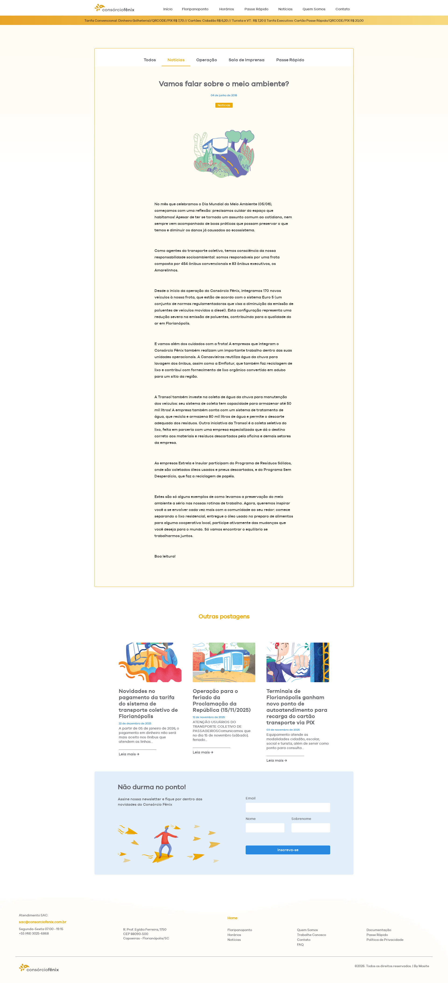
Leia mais (128, 754)
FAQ (300, 944)
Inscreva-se (287, 850)
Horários (226, 9)
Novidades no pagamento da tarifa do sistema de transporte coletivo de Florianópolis (148, 703)
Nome (251, 819)
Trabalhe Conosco (311, 935)
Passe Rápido (256, 9)
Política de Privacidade (385, 940)
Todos (150, 59)
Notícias (285, 9)
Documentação (379, 930)
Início (167, 9)
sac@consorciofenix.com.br (42, 922)
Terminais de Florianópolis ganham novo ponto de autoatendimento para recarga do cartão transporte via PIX (296, 707)
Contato (343, 9)
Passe (290, 59)
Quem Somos (314, 9)
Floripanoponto (195, 9)
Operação (206, 59)
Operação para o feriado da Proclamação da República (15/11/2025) (222, 700)
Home (233, 918)
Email (251, 798)
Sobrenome (301, 819)
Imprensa (247, 59)
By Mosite (421, 966)
